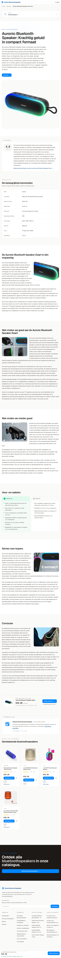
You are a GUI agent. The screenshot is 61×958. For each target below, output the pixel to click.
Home (3, 6)
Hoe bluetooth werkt (22, 931)
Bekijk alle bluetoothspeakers (29, 871)
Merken (4, 921)
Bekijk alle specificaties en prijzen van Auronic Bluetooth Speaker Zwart (33, 168)
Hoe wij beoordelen (22, 938)
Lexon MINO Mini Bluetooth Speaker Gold (30, 768)
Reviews (9, 6)
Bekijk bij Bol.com (48, 701)
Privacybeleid (20, 941)
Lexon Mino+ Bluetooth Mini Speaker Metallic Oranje (11, 811)
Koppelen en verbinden (23, 925)
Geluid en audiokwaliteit (23, 928)
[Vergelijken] (5, 781)
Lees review (6, 784)
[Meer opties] (45, 953)
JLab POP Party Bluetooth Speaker (50, 768)
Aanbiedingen (5, 915)
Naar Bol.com (8, 778)
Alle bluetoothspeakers (8, 918)
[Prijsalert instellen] (16, 778)
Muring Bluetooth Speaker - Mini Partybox (10, 768)
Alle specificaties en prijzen (49, 704)
